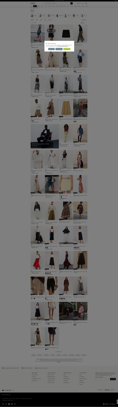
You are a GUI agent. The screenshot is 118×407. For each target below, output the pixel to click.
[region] (59, 46)
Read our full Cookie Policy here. (63, 46)
